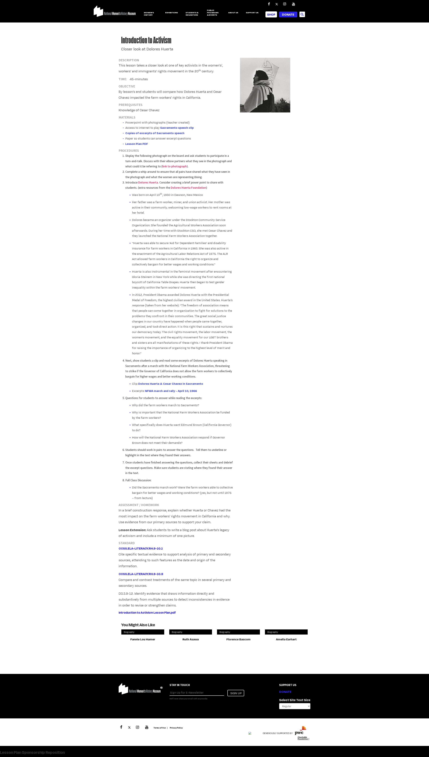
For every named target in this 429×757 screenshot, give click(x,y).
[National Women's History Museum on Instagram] (284, 4)
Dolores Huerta (148, 182)
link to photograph (174, 166)
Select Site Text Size (294, 700)
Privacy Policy (176, 727)
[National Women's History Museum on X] (276, 4)
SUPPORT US (252, 12)
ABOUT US (233, 12)
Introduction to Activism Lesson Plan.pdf (147, 612)
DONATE (285, 692)
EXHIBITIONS (171, 12)
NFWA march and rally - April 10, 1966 (171, 391)
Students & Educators (192, 13)
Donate (288, 14)
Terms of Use (160, 727)
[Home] (115, 13)
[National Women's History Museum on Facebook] (268, 4)
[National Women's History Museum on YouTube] (293, 4)
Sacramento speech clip (177, 128)
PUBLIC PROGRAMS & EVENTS (213, 12)
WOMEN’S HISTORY (149, 13)
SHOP (271, 14)
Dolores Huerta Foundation (188, 188)
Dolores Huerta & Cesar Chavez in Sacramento (170, 384)
